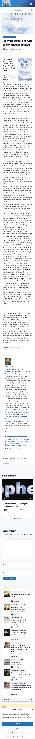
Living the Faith (14, 592)
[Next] (30, 498)
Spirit (4, 37)
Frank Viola (16, 639)
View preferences (17, 733)
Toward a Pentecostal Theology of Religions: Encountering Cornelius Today (16, 419)
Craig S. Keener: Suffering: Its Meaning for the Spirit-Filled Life (21, 674)
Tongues (6, 462)
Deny (17, 728)
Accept (17, 723)
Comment (6, 538)
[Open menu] (31, 3)
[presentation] (17, 489)
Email (5, 573)
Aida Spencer (16, 679)
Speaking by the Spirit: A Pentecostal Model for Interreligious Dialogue (17, 412)
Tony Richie (9, 49)
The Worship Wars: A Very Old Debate (20, 595)
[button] (32, 710)
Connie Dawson (17, 626)
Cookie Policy (9, 736)
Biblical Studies (14, 630)
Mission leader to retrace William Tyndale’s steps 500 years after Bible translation (21, 687)
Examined (6, 458)
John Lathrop (10, 509)
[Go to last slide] (4, 498)
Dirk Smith (16, 656)
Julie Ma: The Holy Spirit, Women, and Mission (19, 621)
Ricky (17, 458)
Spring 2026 (22, 670)
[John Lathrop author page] (5, 510)
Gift (12, 458)
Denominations (16, 662)
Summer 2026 (23, 592)
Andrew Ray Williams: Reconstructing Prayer (18, 608)
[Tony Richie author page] (4, 49)
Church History (14, 643)
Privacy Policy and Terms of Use (20, 736)
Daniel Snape (16, 614)
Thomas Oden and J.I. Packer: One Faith (18, 439)
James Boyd (16, 601)
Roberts (23, 458)
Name (5, 565)
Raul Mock (16, 694)
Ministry (13, 659)
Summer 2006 (11, 37)
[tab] (14, 518)
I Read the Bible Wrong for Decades (19, 634)
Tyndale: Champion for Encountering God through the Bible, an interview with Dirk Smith (20, 648)
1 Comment (7, 512)
